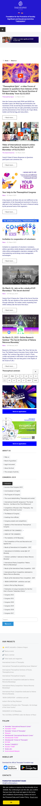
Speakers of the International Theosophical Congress (17, 526)
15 (14, 380)
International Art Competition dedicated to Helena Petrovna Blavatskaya (18, 681)
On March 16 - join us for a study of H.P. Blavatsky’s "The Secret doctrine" (18, 289)
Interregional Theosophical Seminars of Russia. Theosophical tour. (17, 671)
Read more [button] (34, 797)
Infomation (8, 483)
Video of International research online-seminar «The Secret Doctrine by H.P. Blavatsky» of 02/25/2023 (18, 147)
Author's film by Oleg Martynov (14, 585)
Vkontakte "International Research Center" (18, 726)
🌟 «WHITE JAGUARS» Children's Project (15, 647)
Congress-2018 (9, 609)
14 (9, 380)
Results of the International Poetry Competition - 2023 (20, 568)
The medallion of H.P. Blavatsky (14, 538)
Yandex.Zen (8, 749)
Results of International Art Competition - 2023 (18, 547)
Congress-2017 (9, 613)
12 (36, 376)
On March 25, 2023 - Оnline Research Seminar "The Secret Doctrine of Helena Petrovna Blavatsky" (19, 339)
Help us (7, 457)
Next (29, 380)
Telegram (8, 733)
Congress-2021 (9, 598)
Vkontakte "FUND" (10, 729)
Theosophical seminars (11, 371)
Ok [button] (11, 802)
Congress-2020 (9, 602)
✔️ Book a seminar (8, 655)
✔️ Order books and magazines (12, 659)
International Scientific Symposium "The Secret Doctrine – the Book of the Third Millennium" (18, 503)
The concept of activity (12, 472)
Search (8, 624)
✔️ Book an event (8, 651)
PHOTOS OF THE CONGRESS (13, 530)
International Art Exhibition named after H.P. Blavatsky (17, 552)
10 (26, 376)
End (35, 380)
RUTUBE (7, 742)
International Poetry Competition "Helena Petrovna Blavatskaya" (17, 564)
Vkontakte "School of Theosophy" (15, 731)
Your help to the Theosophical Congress (19, 192)
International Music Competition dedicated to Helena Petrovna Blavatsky (18, 573)
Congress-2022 (9, 595)
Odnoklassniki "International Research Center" (19, 735)
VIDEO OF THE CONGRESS (12, 534)
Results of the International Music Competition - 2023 (20, 578)
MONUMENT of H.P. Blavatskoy (11, 711)
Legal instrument (10, 464)
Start (6, 376)
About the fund (9, 468)
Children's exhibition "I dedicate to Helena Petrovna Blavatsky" (19, 558)
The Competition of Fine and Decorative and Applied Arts (18, 543)
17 (23, 380)
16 (19, 380)
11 (31, 376)
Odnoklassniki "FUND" (11, 738)
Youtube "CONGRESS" (11, 744)
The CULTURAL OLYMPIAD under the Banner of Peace (19, 715)
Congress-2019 (9, 606)
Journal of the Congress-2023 (14, 487)
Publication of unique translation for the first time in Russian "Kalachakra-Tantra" (18, 590)
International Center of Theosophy (13, 662)
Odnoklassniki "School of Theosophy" (16, 740)
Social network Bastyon (12, 751)
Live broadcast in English (12, 491)
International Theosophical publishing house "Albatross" (19, 666)
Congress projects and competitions (15, 521)
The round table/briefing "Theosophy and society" (20, 498)
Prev (12, 376)
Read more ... (9, 117)
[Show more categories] (36, 371)
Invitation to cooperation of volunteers (18, 239)
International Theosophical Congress (13, 676)
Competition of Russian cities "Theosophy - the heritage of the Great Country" (18, 509)
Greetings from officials (12, 517)
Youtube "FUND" (10, 747)
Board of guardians (10, 461)
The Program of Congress (12, 494)
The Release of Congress (12, 513)
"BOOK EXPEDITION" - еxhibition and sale (17, 581)
